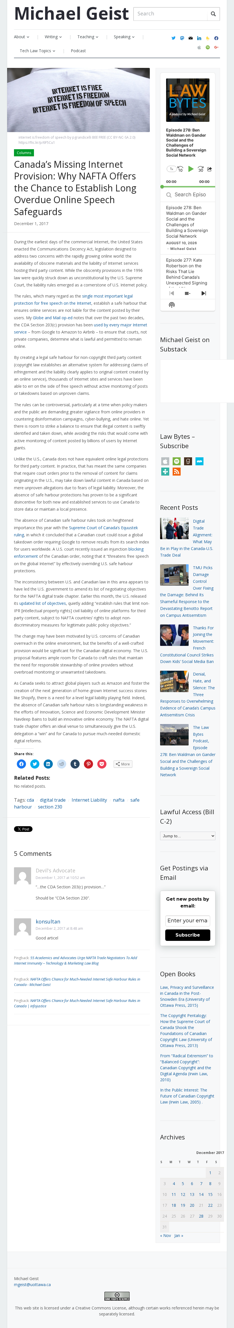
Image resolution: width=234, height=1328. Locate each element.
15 (210, 1194)
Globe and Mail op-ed (52, 317)
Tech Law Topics (35, 50)
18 (174, 1205)
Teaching (85, 36)
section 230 (50, 807)
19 (183, 1205)
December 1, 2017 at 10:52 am (60, 877)
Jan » (178, 1235)
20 (192, 1205)
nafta (118, 800)
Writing (51, 36)
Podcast (78, 50)
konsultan (48, 921)
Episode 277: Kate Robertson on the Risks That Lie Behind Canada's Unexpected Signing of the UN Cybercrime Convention (186, 280)
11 (174, 1194)
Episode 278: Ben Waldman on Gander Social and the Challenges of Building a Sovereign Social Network (187, 222)
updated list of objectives (42, 603)
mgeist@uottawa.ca (32, 1284)
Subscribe (187, 935)
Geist (71, 13)
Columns (24, 152)
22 (210, 1205)
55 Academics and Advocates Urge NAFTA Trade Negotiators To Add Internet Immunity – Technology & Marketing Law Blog (75, 960)
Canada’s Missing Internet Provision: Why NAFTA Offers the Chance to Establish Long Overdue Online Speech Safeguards (75, 188)
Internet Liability (89, 800)
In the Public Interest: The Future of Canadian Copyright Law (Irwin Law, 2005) (187, 1096)
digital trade (53, 800)
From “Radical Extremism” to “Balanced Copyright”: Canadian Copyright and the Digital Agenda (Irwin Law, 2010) (186, 1067)
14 (201, 1194)
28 (201, 1216)
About (19, 36)
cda (30, 800)
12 (183, 1194)
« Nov (165, 1235)
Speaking (122, 36)
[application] (187, 130)
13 (192, 1194)
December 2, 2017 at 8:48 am (59, 928)
